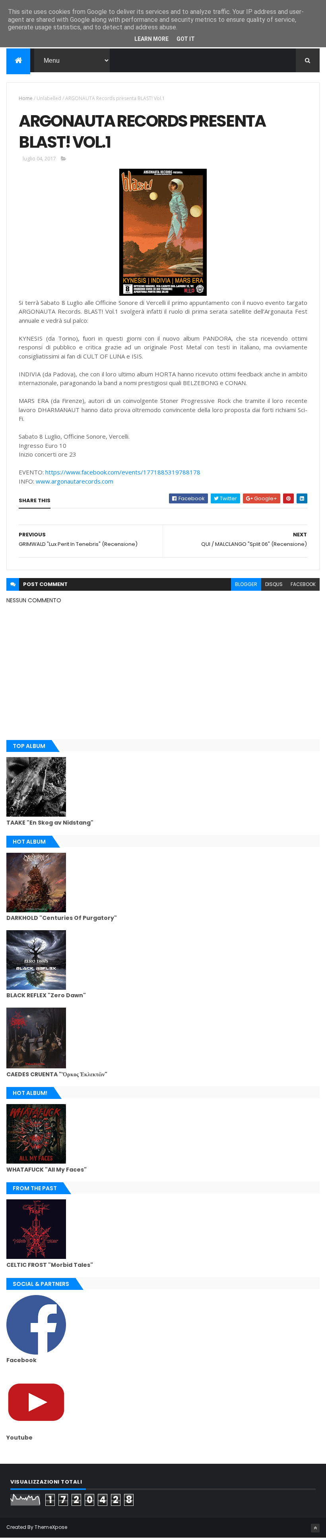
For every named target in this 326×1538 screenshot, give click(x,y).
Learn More (151, 39)
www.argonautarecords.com (74, 481)
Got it (186, 39)
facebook (303, 584)
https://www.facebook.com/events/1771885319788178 (122, 472)
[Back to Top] (315, 1528)
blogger (246, 584)
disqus (274, 584)
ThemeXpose (51, 1527)
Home (26, 98)
